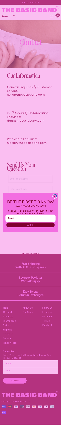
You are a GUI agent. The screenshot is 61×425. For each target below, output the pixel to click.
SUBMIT (30, 225)
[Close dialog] (55, 196)
